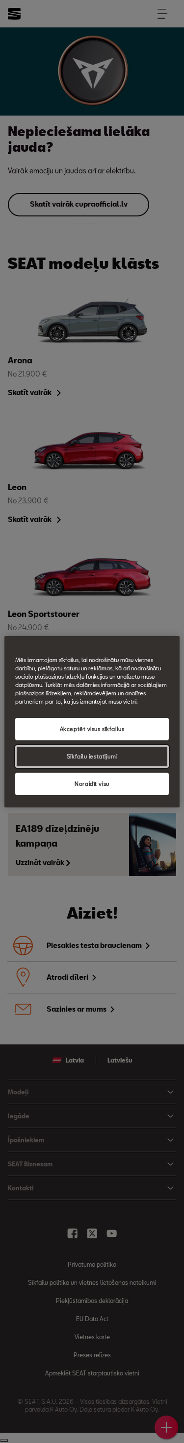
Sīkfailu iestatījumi (92, 756)
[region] (91, 721)
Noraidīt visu (92, 784)
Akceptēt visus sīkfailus (92, 729)
